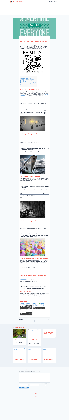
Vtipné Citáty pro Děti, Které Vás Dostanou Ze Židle (33, 341)
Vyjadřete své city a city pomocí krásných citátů (27, 83)
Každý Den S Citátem (18, 342)
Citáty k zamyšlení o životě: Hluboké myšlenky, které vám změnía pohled (26, 320)
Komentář (21, 374)
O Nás (52, 1)
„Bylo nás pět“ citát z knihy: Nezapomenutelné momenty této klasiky (49, 332)
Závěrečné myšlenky (23, 84)
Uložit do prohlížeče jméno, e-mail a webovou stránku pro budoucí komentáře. (45, 384)
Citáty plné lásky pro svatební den (25, 78)
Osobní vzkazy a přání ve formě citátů (26, 80)
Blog (20, 39)
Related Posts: (22, 85)
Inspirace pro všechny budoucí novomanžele (27, 79)
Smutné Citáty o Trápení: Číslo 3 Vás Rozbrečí (43, 320)
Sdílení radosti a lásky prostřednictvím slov (26, 81)
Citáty (50, 1)
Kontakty (55, 1)
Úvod (47, 1)
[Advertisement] (34, 9)
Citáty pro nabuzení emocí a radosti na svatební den (28, 82)
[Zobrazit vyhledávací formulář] (58, 1)
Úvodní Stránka (37, 395)
